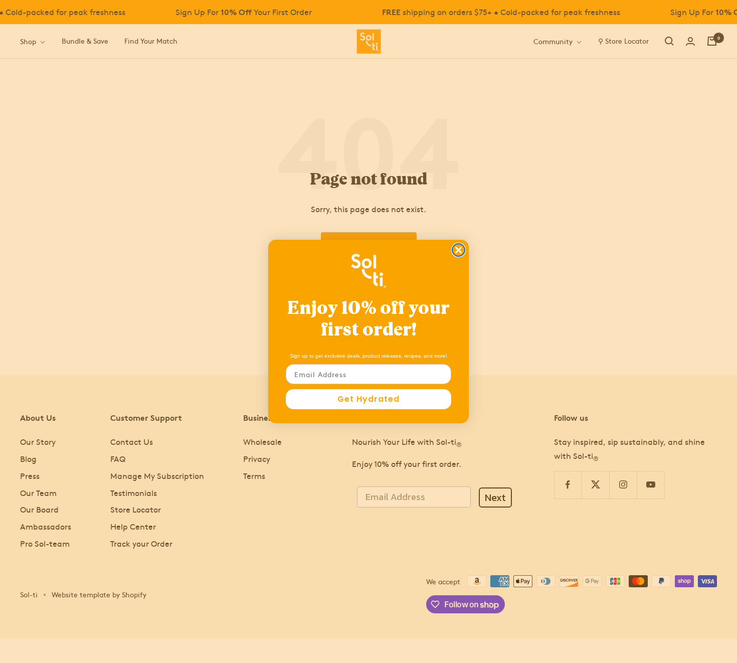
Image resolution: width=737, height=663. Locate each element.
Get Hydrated (368, 399)
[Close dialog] (458, 250)
